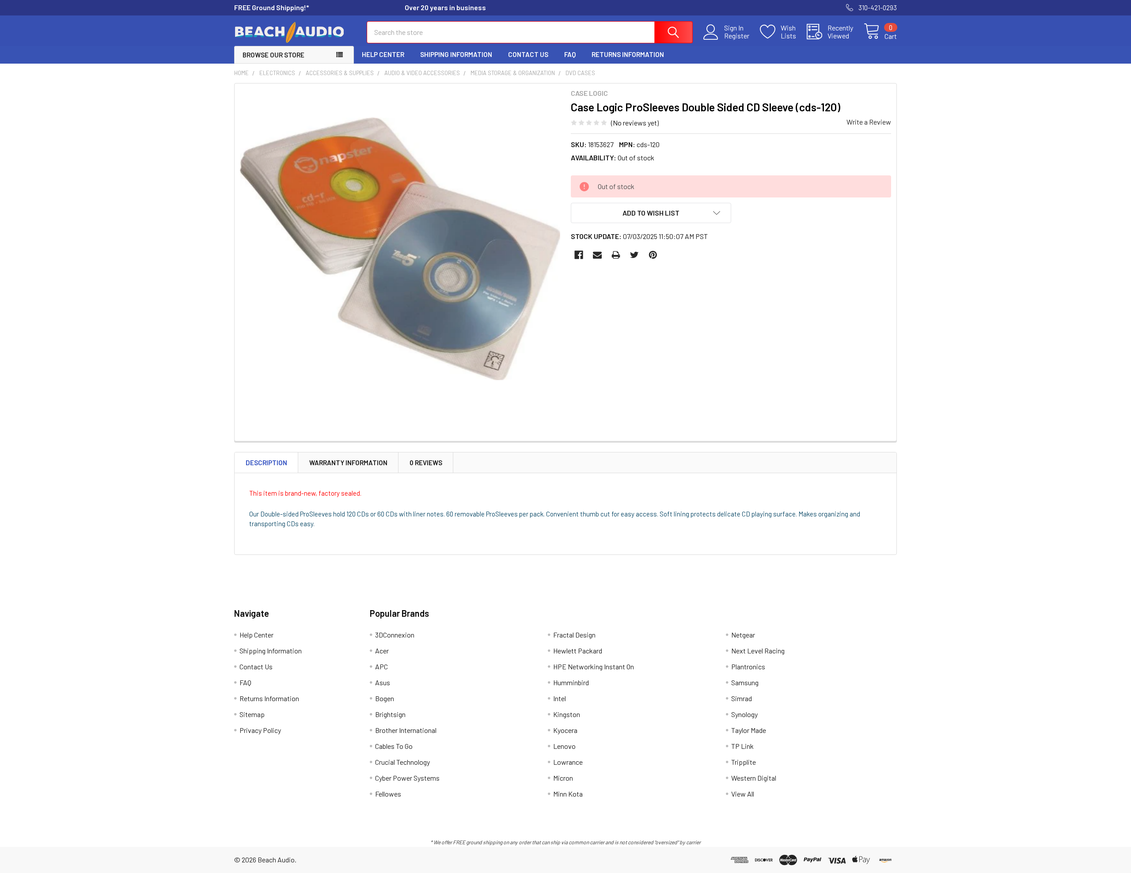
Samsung (745, 682)
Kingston (566, 714)
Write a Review (868, 122)
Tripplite (743, 762)
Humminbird (571, 682)
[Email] (597, 255)
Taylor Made (748, 730)
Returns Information (628, 54)
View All (742, 793)
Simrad (741, 698)
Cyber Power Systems (407, 778)
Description (266, 463)
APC (381, 666)
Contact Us (528, 54)
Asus (382, 682)
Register (736, 36)
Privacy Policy (260, 730)
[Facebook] (579, 255)
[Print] (616, 255)
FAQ (570, 54)
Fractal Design (574, 634)
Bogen (384, 698)
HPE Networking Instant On (593, 666)
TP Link (742, 746)
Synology (744, 714)
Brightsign (390, 714)
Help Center (383, 54)
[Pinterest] (653, 255)
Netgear (743, 634)
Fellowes (388, 793)
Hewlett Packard (577, 650)
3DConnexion (394, 634)
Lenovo (564, 746)
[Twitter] (634, 255)
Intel (559, 698)
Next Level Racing (758, 650)
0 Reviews (426, 463)
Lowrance (568, 762)
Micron (563, 778)
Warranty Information (348, 463)
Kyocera (565, 730)
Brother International (405, 730)
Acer (382, 650)
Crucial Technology (402, 762)
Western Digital (753, 778)
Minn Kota (568, 793)
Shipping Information (456, 54)
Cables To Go (394, 746)
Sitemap (252, 714)
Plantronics (748, 666)
